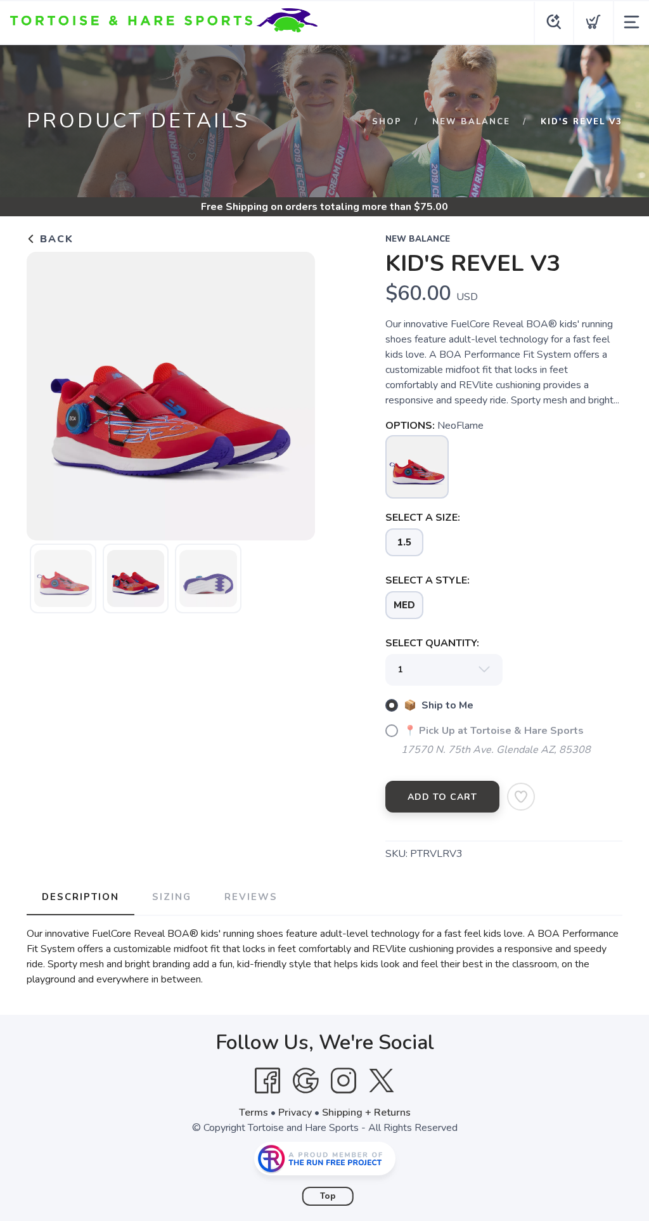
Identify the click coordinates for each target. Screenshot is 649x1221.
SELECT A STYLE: (427, 580)
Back (55, 239)
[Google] (305, 1081)
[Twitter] (382, 1081)
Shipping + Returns (366, 1113)
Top (328, 1196)
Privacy (295, 1113)
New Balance (471, 121)
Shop (387, 121)
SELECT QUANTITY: (432, 643)
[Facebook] (267, 1081)
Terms (253, 1113)
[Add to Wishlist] (521, 797)
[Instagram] (343, 1081)
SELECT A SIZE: (422, 518)
